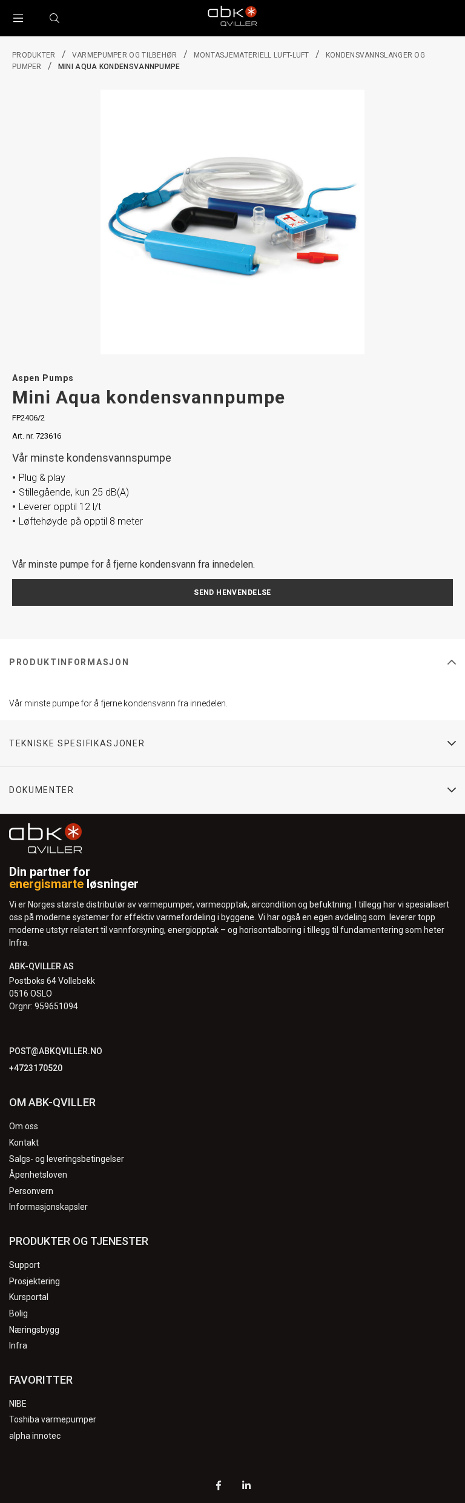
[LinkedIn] (246, 1487)
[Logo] (232, 18)
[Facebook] (218, 1487)
